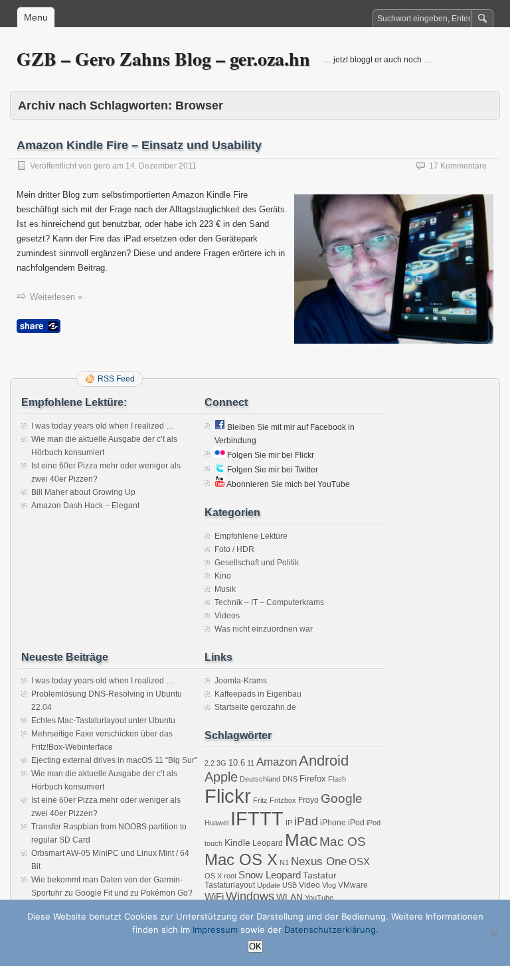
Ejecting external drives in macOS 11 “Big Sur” (114, 760)
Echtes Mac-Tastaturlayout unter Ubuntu (103, 720)
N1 (284, 862)
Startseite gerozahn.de (255, 707)
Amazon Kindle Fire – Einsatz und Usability (139, 145)
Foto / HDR (234, 549)
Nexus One (319, 861)
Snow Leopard (269, 874)
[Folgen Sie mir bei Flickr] (219, 455)
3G (221, 763)
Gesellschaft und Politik (256, 562)
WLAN (289, 897)
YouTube (319, 898)
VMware (353, 885)
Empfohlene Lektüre (251, 536)
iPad (306, 821)
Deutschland (260, 779)
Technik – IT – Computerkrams (269, 602)
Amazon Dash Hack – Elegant (85, 505)
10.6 (236, 763)
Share (38, 326)
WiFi (214, 896)
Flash (337, 779)
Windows (250, 896)
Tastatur (320, 875)
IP (289, 823)
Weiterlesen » (56, 297)
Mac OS (342, 842)
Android (324, 760)
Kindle (237, 842)
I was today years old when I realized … (102, 426)
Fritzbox (283, 800)
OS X (213, 876)
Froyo (308, 800)
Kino (222, 576)
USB (289, 885)
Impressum (215, 929)
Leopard (267, 843)
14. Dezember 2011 (161, 166)
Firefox (312, 779)
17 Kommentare (458, 166)
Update (268, 885)
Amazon (276, 762)
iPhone (333, 822)
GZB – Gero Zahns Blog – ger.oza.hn (163, 58)
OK (255, 946)
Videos (227, 615)
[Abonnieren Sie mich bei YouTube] (219, 484)
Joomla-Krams (240, 680)
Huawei (216, 823)
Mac (301, 840)
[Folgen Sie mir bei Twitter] (219, 469)
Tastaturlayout (230, 885)
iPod (356, 822)
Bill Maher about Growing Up (83, 492)
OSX (359, 861)
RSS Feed (116, 378)
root (230, 876)
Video (309, 885)
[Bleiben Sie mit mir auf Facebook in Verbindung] (219, 427)
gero (102, 166)
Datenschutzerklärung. (331, 929)
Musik (225, 589)
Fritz (260, 800)
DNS (290, 779)
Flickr (228, 796)
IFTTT (257, 818)
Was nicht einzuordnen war (263, 629)
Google (342, 798)
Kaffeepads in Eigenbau (257, 694)
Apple (221, 777)
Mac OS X (241, 859)
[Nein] (493, 932)
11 (250, 763)
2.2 (209, 763)
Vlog (329, 885)
